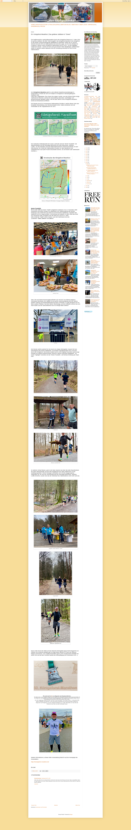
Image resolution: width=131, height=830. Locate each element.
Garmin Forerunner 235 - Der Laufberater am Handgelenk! (95, 300)
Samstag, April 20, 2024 (46, 778)
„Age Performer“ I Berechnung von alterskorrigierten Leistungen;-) (94, 240)
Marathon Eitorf (93, 107)
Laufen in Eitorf (89, 104)
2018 (86, 152)
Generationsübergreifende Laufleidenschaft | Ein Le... (91, 168)
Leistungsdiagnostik (95, 105)
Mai (87, 175)
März (87, 163)
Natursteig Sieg (94, 110)
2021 (86, 157)
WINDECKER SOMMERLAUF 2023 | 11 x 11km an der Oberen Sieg (95, 272)
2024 (86, 162)
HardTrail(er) (87, 99)
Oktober (88, 182)
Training (87, 117)
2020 (86, 156)
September (88, 180)
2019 (86, 154)
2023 (86, 160)
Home (33, 24)
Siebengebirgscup (87, 114)
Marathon (86, 107)
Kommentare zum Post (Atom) (41, 807)
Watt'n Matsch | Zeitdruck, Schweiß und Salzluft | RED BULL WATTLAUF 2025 (95, 262)
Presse (42, 26)
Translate (93, 67)
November (88, 183)
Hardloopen (95, 99)
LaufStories (90, 103)
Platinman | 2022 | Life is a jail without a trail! (95, 219)
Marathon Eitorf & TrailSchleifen (48, 24)
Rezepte (95, 113)
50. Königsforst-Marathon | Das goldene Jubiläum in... (92, 171)
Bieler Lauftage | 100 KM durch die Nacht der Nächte (95, 291)
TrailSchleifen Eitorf (96, 116)
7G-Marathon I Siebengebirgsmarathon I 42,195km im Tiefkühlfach (95, 282)
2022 (86, 159)
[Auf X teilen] (45, 771)
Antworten (36, 784)
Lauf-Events (96, 101)
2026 (86, 187)
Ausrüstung (86, 97)
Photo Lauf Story (87, 112)
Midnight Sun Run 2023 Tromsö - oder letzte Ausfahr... (92, 166)
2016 (86, 149)
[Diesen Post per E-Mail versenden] (42, 771)
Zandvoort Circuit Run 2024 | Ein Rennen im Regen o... (92, 173)
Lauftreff (88, 105)
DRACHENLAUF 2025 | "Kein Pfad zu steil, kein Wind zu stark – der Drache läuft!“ (95, 209)
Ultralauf (93, 117)
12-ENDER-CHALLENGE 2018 (90, 96)
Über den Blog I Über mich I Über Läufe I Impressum (78, 24)
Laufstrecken (97, 104)
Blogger (71, 814)
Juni (87, 177)
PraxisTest (94, 112)
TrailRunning (87, 116)
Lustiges (85, 106)
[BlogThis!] (43, 771)
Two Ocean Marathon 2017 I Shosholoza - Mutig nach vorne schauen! (91, 125)
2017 (86, 151)
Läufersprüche (94, 106)
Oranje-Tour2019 (95, 111)
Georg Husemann (37, 778)
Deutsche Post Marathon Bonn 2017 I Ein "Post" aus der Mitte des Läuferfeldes (95, 252)
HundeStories (86, 101)
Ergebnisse (35, 26)
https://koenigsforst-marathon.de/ (40, 762)
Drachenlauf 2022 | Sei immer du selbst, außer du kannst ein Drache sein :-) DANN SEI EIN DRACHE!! (95, 229)
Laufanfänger (97, 103)
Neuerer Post (33, 805)
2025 (86, 185)
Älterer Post (78, 805)
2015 (86, 148)
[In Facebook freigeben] (46, 771)
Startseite (56, 805)
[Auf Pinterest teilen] (47, 771)
